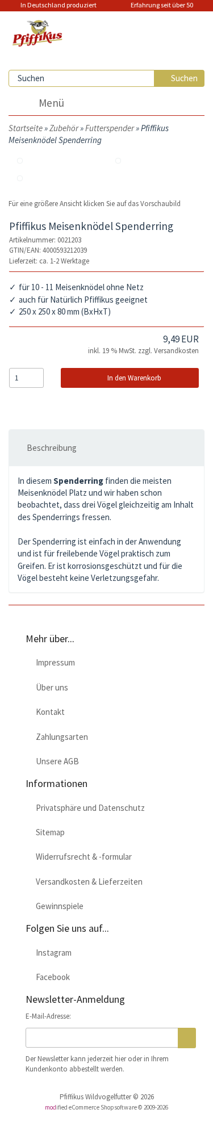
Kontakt (48, 711)
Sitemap (48, 832)
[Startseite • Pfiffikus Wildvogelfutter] (43, 29)
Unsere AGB (55, 761)
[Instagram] (115, 23)
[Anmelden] (187, 1038)
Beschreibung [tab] (52, 447)
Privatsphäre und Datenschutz (88, 807)
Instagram (52, 952)
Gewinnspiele (57, 906)
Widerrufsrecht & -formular (82, 856)
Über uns (50, 687)
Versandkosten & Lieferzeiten (87, 881)
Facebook (51, 977)
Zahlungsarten (60, 736)
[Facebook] (140, 23)
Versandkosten (176, 350)
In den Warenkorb (132, 378)
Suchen (183, 78)
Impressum (53, 662)
